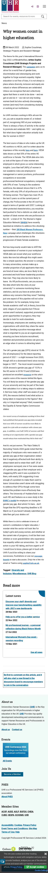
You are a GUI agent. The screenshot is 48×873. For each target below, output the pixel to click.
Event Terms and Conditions (15, 828)
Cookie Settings (41, 870)
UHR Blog (31, 573)
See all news (36, 652)
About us (6, 729)
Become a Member (12, 774)
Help (17, 832)
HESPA (11, 815)
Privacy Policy (29, 825)
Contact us (17, 729)
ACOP (4, 811)
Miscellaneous (19, 573)
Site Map (33, 828)
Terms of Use (8, 832)
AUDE (10, 811)
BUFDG (23, 811)
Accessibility (7, 825)
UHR (32, 707)
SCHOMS (19, 815)
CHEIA (30, 811)
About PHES (7, 796)
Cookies (18, 825)
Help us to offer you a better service (23, 617)
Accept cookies (36, 867)
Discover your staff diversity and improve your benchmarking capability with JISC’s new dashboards (23, 605)
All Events (7, 761)
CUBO (4, 815)
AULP (16, 811)
